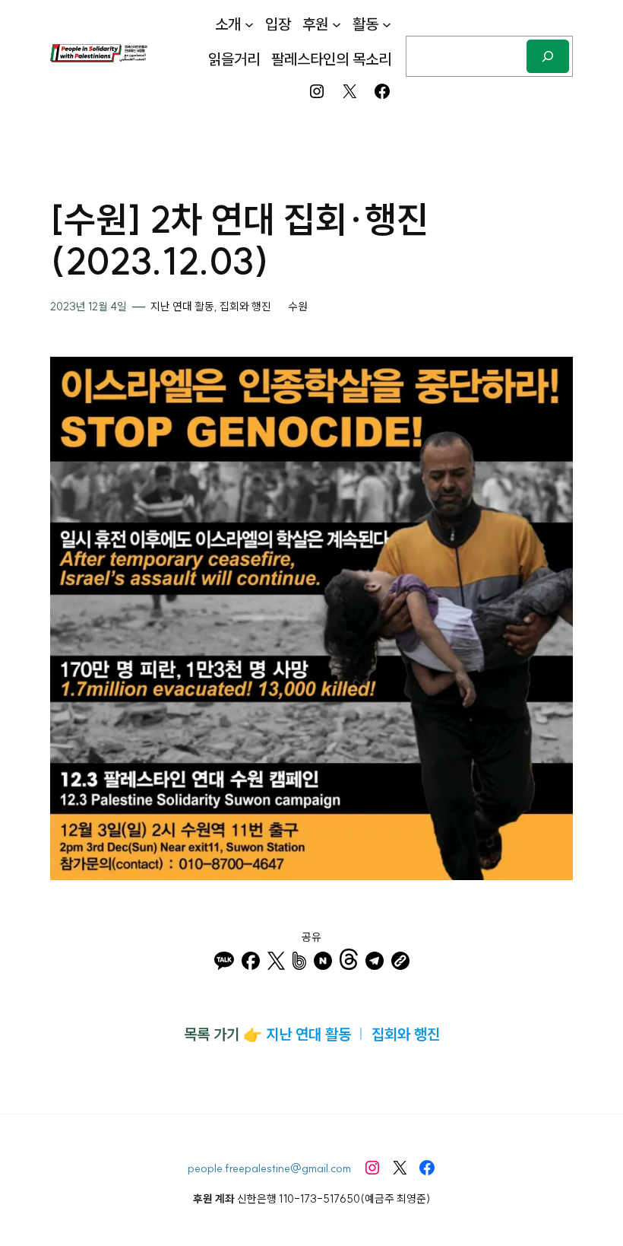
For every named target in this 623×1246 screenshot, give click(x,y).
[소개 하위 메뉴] (249, 24)
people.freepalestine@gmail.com (269, 1168)
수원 (298, 306)
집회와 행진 (245, 306)
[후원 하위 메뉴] (336, 24)
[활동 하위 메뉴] (386, 24)
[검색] (548, 56)
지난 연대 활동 (182, 306)
